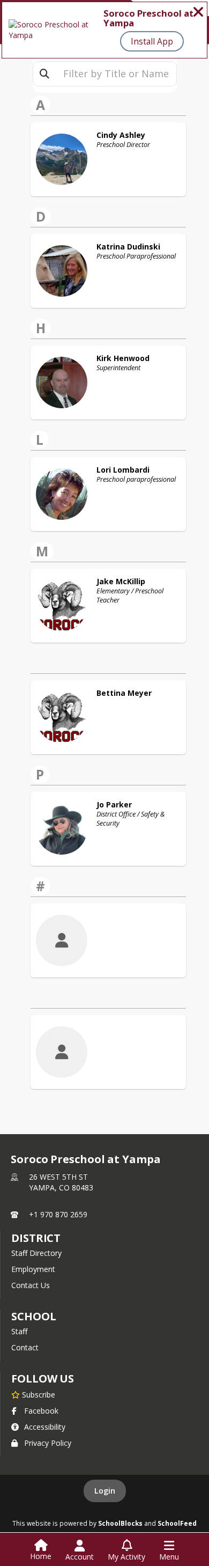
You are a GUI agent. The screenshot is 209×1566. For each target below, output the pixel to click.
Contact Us (30, 1285)
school (33, 1316)
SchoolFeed (177, 1523)
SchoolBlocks (120, 1523)
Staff (19, 1331)
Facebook (41, 1411)
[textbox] (116, 73)
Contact (25, 1347)
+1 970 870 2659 (58, 1214)
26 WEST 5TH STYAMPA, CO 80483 (61, 1182)
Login (104, 1491)
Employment (33, 1269)
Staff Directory (36, 1253)
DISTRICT (36, 1238)
